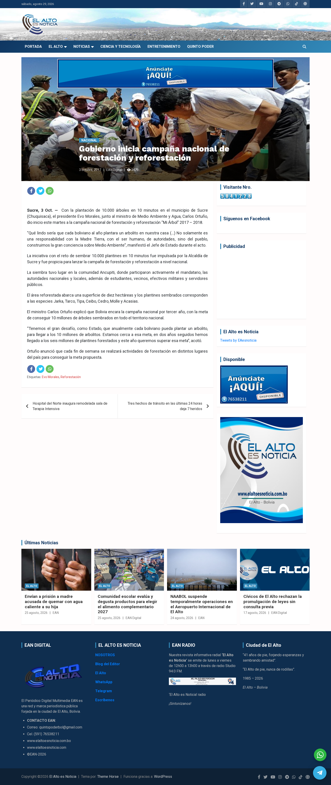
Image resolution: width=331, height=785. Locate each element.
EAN (56, 613)
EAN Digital (114, 170)
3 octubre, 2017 (90, 170)
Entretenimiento (163, 46)
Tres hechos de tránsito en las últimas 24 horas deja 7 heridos (165, 406)
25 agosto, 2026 (36, 613)
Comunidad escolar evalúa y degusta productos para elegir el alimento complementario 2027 (127, 604)
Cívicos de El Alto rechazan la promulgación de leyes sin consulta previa (272, 601)
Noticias (81, 46)
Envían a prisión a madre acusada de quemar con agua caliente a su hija (54, 601)
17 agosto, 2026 (254, 613)
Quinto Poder (200, 46)
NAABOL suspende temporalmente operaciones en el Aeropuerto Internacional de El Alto (201, 604)
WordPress (163, 776)
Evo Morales (50, 377)
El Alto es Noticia (62, 776)
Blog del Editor (107, 664)
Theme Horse (108, 776)
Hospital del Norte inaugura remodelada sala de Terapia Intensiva (70, 406)
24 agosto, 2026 (181, 618)
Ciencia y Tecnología (120, 46)
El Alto (56, 46)
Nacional (89, 140)
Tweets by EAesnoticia (238, 340)
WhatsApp (103, 682)
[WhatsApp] (50, 191)
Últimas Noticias (41, 542)
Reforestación (71, 377)
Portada (33, 46)
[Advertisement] (261, 283)
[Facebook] (31, 191)
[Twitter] (40, 191)
